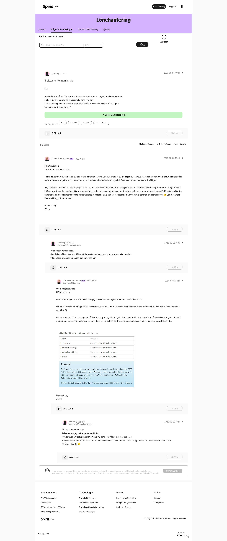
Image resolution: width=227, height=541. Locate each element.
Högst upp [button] (44, 534)
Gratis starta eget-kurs (88, 503)
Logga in (172, 6)
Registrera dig (159, 6)
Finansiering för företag (51, 511)
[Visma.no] (51, 6)
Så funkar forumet (124, 507)
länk (108, 321)
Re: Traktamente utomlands (52, 36)
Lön (62, 123)
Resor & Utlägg (51, 198)
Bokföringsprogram (48, 498)
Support (157, 498)
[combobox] (69, 45)
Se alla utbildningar (87, 511)
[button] (182, 73)
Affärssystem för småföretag (53, 507)
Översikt (42, 29)
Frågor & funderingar (62, 29)
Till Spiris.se (159, 503)
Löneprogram (46, 503)
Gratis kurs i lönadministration (91, 507)
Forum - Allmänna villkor (126, 498)
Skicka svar (172, 471)
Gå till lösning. (118, 114)
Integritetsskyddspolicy (126, 503)
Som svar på (69, 245)
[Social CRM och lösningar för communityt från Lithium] (183, 535)
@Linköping (53, 166)
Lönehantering (101, 123)
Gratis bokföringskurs (87, 498)
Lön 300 (74, 123)
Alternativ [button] (142, 45)
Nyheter (106, 29)
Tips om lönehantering (88, 29)
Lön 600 (86, 123)
